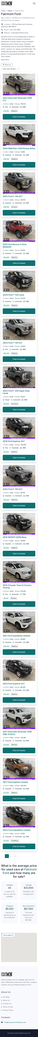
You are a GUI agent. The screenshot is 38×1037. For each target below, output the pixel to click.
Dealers (10, 10)
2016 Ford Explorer (14, 441)
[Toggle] (34, 3)
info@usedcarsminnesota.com (15, 1022)
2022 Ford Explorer (14, 684)
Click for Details (19, 117)
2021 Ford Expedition (16, 636)
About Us (6, 1000)
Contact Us (7, 1004)
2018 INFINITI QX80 (15, 537)
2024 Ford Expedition (16, 830)
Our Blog (6, 997)
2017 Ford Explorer (15, 782)
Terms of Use (8, 1007)
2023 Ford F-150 (12, 196)
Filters (7, 64)
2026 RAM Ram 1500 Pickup (19, 148)
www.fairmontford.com (19, 33)
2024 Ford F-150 (13, 295)
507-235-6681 (15, 30)
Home (3, 10)
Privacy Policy (8, 1010)
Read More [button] (5, 60)
